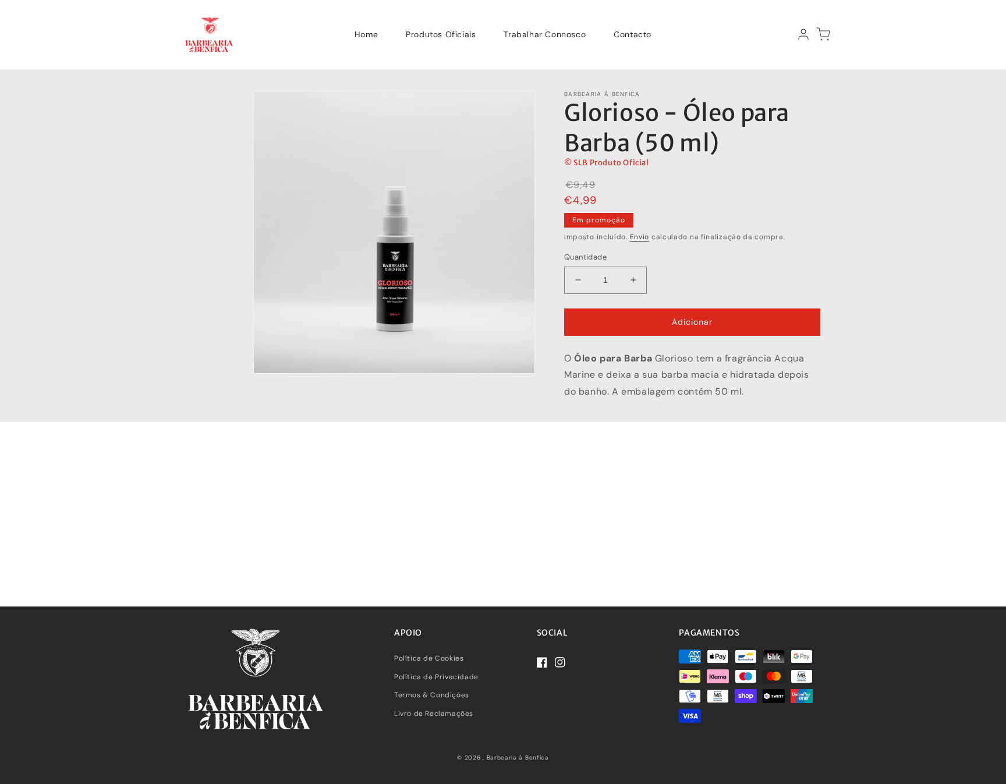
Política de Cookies (428, 658)
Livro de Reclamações (433, 713)
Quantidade (585, 257)
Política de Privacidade (436, 677)
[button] (823, 34)
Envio (640, 237)
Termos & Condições (431, 695)
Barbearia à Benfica (518, 757)
